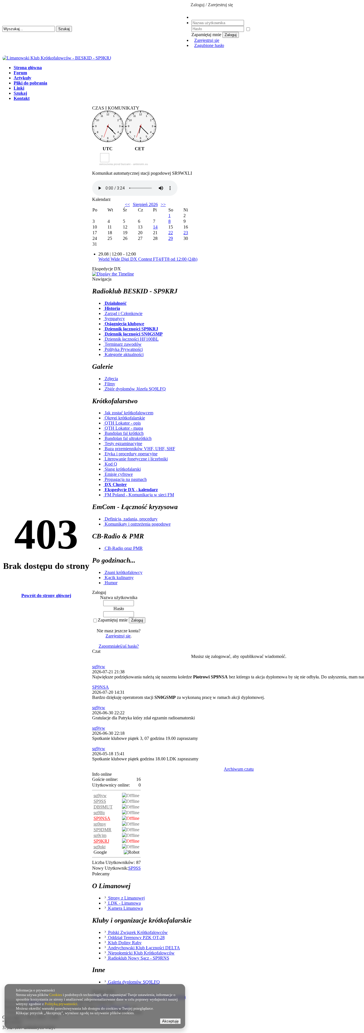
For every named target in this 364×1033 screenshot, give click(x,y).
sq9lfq (99, 812)
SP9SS (100, 801)
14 (155, 227)
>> (163, 204)
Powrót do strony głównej (46, 595)
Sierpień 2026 (145, 204)
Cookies (55, 995)
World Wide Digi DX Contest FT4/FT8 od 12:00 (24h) (147, 259)
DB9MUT (103, 806)
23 (185, 232)
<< (127, 204)
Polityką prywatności (61, 1004)
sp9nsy (100, 824)
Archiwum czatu (239, 769)
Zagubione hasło (209, 45)
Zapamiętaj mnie (113, 620)
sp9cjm (100, 835)
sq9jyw (98, 666)
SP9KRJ (101, 841)
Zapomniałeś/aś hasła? (119, 646)
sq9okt (100, 846)
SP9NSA (100, 687)
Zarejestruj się (206, 40)
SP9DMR (102, 829)
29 (170, 238)
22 (170, 232)
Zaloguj (231, 35)
